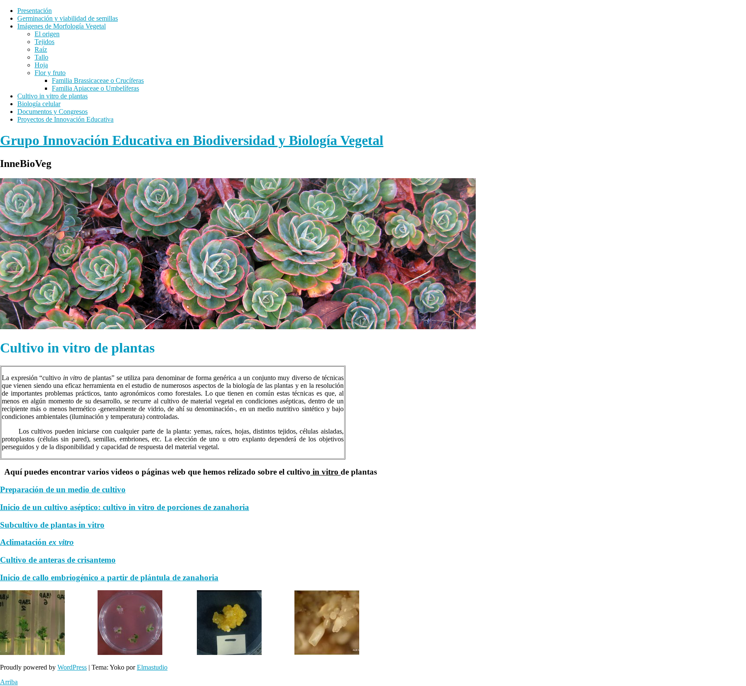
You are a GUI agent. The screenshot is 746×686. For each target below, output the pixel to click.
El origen (47, 34)
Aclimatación (37, 542)
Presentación (34, 10)
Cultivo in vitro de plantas (52, 96)
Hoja (41, 65)
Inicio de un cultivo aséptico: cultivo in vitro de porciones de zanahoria (124, 507)
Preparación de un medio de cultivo (63, 489)
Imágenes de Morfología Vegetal (61, 26)
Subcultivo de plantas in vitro (52, 524)
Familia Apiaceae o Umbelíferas (95, 88)
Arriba (9, 682)
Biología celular (38, 103)
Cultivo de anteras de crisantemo (58, 559)
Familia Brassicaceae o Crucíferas (98, 80)
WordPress (72, 667)
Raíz (41, 49)
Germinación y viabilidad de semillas (67, 18)
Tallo (41, 57)
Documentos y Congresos (52, 111)
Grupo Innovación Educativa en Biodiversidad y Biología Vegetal (191, 140)
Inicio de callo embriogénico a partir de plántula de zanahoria (109, 577)
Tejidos (44, 41)
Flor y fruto (50, 72)
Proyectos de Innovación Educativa (65, 119)
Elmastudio (152, 667)
